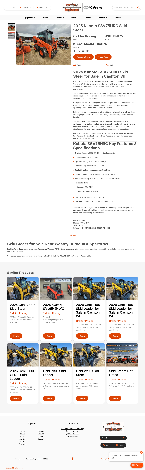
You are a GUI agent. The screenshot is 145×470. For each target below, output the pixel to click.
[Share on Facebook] (74, 51)
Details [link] (16, 336)
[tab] (11, 27)
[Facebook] (72, 459)
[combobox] (126, 7)
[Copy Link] (87, 51)
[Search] (124, 438)
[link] (42, 7)
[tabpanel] (43, 44)
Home (22, 431)
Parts (22, 441)
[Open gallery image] (43, 44)
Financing (22, 444)
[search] (138, 7)
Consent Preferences (14, 468)
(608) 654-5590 (72, 434)
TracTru (39, 459)
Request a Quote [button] (83, 57)
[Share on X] (78, 51)
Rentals (88, 18)
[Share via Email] (83, 51)
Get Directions (72, 436)
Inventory (22, 439)
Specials (41, 439)
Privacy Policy (106, 459)
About (22, 434)
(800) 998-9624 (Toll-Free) (72, 429)
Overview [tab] (72, 235)
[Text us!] (137, 465)
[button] (10, 7)
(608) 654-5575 (72, 431)
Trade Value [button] (103, 57)
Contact (118, 18)
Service (41, 434)
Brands (22, 436)
